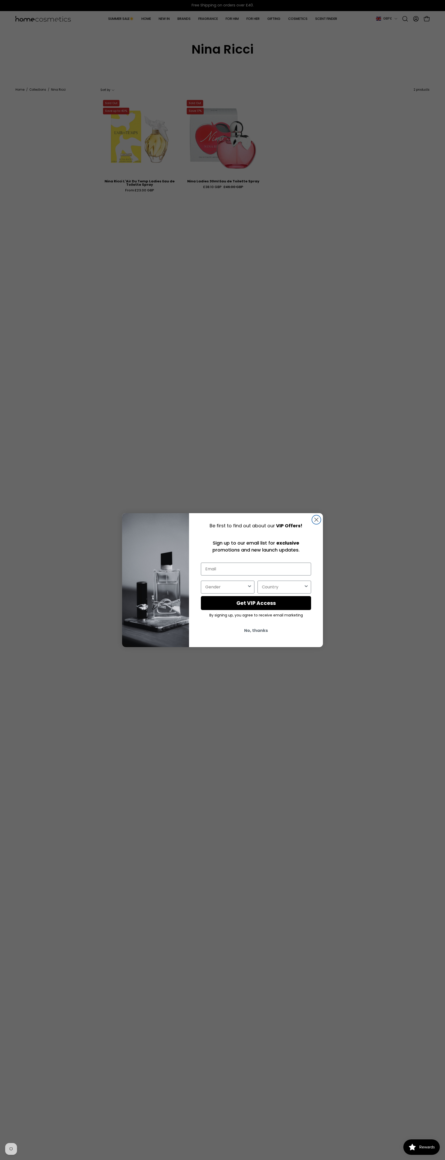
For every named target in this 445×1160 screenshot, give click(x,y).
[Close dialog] (316, 519)
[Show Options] (249, 587)
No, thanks (256, 630)
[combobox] (226, 587)
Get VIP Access (256, 603)
